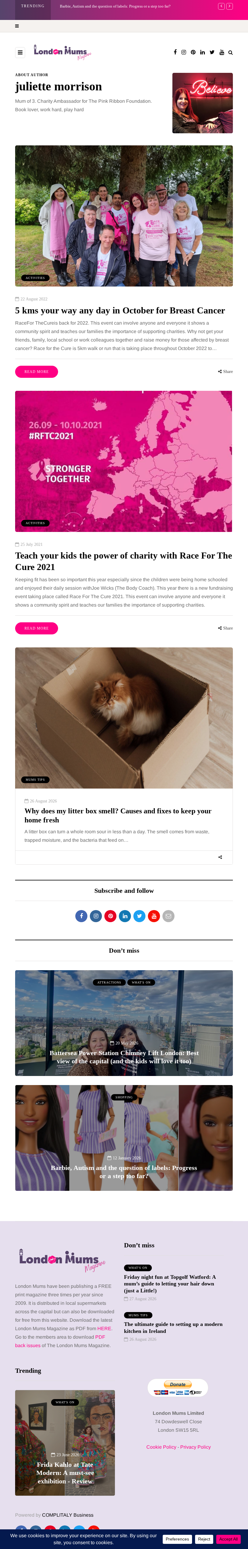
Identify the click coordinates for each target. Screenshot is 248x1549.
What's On (141, 982)
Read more (36, 372)
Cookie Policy (161, 1447)
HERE (104, 1328)
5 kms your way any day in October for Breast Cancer (120, 310)
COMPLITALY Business (67, 1515)
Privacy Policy (195, 1447)
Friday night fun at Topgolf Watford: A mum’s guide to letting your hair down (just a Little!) (170, 1284)
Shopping (124, 1097)
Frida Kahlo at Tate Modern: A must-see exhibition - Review (109, 6)
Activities (35, 278)
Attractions (109, 982)
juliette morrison (58, 86)
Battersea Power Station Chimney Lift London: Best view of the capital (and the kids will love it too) (124, 1057)
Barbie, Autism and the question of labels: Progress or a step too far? (124, 1172)
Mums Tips (35, 779)
